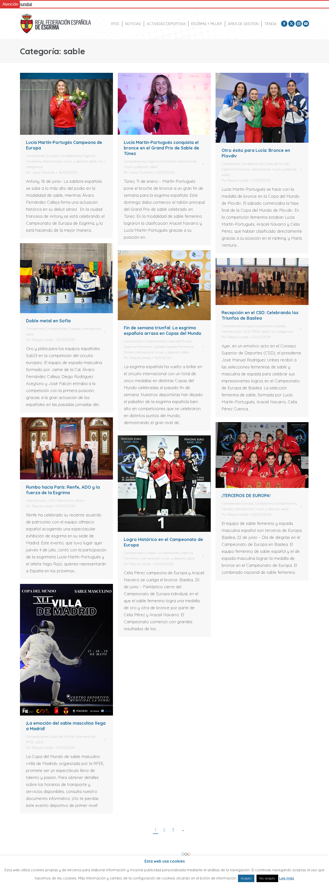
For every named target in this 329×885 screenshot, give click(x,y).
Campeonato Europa (42, 156)
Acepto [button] (246, 878)
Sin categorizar (282, 331)
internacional (52, 161)
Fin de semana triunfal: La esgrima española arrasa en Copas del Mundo (162, 330)
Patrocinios (65, 500)
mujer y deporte (75, 161)
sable (93, 161)
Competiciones (70, 156)
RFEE (256, 331)
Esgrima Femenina (161, 161)
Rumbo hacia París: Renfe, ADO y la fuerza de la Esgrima (63, 489)
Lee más (286, 878)
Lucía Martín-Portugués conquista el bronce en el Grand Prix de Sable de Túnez (161, 148)
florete (128, 352)
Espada (74, 328)
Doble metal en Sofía (48, 321)
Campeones (231, 164)
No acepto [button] (267, 878)
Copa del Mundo (277, 164)
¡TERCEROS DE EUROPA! (246, 495)
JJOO (246, 331)
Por (40, 172)
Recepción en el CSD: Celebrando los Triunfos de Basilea (260, 315)
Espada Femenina (179, 347)
